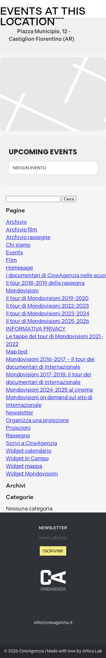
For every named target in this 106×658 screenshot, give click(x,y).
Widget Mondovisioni (32, 474)
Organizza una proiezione (37, 420)
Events (14, 252)
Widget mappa (24, 466)
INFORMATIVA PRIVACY (36, 329)
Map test (17, 352)
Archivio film (21, 229)
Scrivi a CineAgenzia (31, 443)
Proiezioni (18, 428)
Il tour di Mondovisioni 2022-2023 (47, 306)
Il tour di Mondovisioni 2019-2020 (47, 298)
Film (11, 260)
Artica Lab (92, 651)
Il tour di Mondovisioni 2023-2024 (47, 313)
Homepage (19, 268)
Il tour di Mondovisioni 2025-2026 (47, 321)
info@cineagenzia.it (53, 622)
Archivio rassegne (28, 237)
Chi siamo (18, 245)
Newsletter (19, 413)
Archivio (16, 222)
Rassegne (18, 435)
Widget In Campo (27, 458)
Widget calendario (28, 451)
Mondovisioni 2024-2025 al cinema (49, 390)
